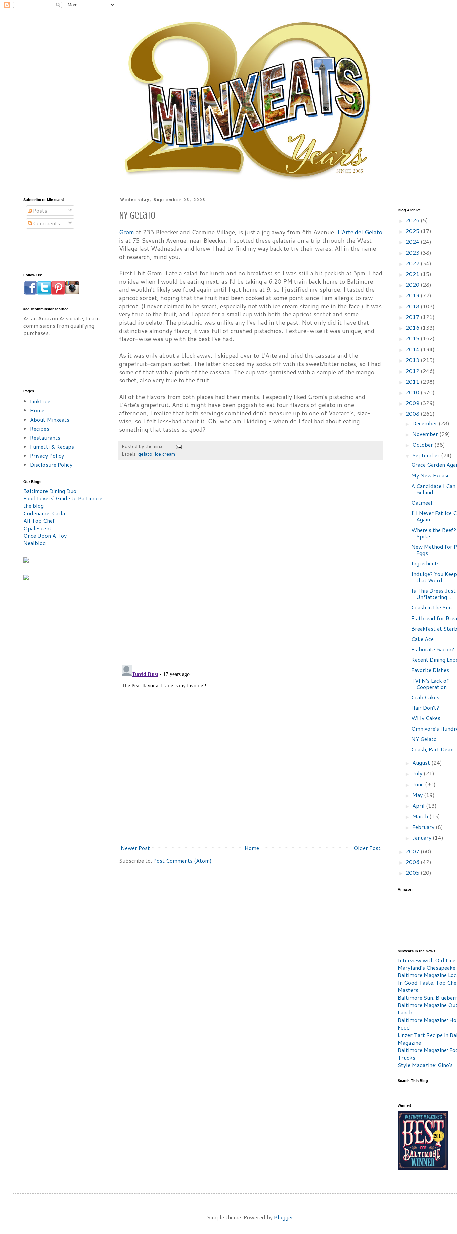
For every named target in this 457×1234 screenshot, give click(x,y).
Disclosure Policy (51, 464)
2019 (413, 295)
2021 (413, 274)
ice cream (165, 453)
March (420, 816)
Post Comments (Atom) (182, 860)
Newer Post (135, 848)
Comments (46, 223)
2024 (413, 241)
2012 (413, 371)
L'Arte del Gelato (359, 232)
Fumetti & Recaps (52, 446)
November (425, 434)
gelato (145, 453)
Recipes (39, 428)
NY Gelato (424, 739)
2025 (413, 231)
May (418, 795)
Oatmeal (421, 502)
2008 (413, 413)
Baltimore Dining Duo (49, 491)
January (422, 837)
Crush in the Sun (431, 607)
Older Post (367, 848)
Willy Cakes (425, 718)
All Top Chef (39, 520)
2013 (413, 360)
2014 (413, 349)
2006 (413, 862)
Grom (126, 232)
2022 (413, 263)
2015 (413, 338)
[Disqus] (250, 565)
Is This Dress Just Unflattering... (433, 594)
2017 (413, 317)
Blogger (283, 1217)
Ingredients (425, 563)
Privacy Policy (47, 455)
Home (252, 848)
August (421, 762)
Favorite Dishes (430, 670)
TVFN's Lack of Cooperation (430, 684)
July (418, 773)
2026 (413, 220)
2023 (413, 252)
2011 (413, 381)
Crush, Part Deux (432, 749)
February (424, 827)
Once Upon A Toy (45, 535)
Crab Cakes (425, 697)
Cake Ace (422, 639)
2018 (413, 306)
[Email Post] (178, 446)
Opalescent (37, 528)
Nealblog (34, 543)
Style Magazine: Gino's (425, 1065)
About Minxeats (49, 419)
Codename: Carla (44, 513)
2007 (413, 851)
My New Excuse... (432, 475)
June (418, 784)
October (423, 444)
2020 (413, 284)
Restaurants (45, 437)
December (425, 423)
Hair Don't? (425, 707)
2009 (413, 403)
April (419, 805)
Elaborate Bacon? (432, 649)
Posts (39, 210)
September (426, 455)
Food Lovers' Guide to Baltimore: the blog (63, 501)
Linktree (40, 401)
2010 (413, 392)
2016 (413, 327)
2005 (413, 872)
